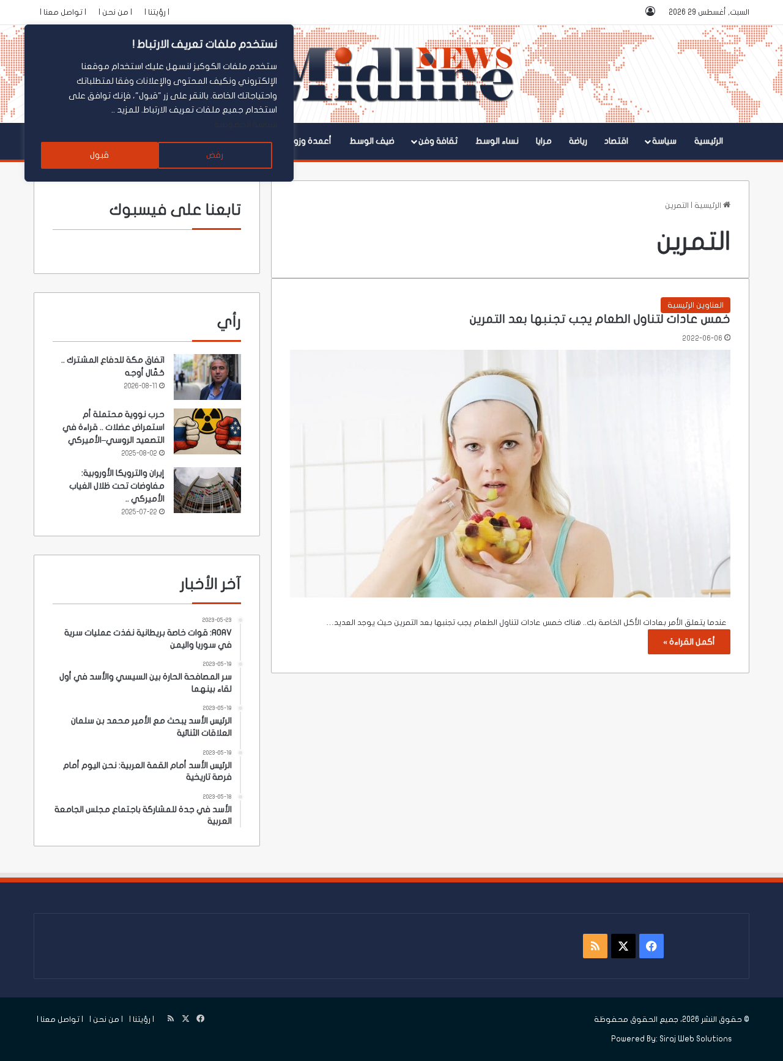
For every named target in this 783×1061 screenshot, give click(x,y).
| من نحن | (115, 12)
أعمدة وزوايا (309, 141)
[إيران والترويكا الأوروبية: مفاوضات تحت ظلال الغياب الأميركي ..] (207, 490)
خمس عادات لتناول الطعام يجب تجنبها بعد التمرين (600, 319)
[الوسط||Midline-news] (392, 74)
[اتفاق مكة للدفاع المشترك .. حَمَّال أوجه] (207, 377)
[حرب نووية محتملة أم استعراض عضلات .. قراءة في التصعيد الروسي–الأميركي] (207, 431)
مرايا (544, 141)
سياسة (664, 141)
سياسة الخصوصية (245, 124)
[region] (159, 103)
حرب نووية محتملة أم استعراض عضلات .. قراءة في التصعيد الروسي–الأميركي (113, 427)
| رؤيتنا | (156, 12)
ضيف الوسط (372, 141)
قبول (99, 155)
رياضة (578, 141)
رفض (214, 155)
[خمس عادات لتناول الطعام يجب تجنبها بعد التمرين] (510, 473)
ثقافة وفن (438, 141)
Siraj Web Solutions (695, 1039)
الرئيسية (708, 141)
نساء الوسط (497, 141)
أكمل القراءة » (689, 641)
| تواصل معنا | (63, 12)
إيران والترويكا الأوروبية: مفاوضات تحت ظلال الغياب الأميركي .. (117, 485)
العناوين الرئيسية (695, 305)
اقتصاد (616, 141)
